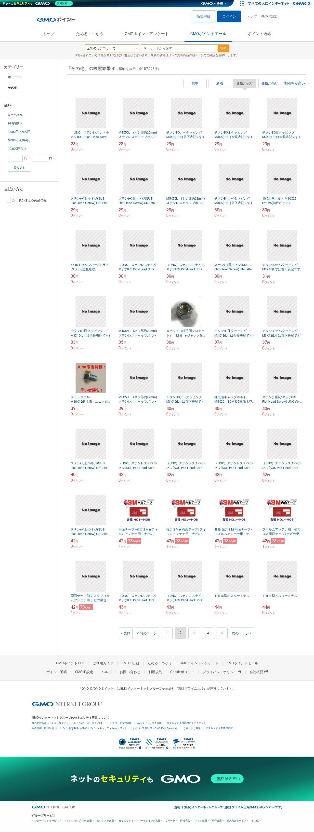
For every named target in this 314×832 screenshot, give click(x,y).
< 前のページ (147, 633)
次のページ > (242, 633)
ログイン (229, 16)
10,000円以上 (17, 148)
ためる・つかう (90, 33)
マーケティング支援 (149, 820)
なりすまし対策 (192, 728)
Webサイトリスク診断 (149, 723)
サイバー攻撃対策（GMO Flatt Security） (155, 728)
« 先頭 (126, 633)
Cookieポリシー (182, 672)
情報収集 (185, 820)
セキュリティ (126, 820)
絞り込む (20, 167)
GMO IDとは (130, 663)
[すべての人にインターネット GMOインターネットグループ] (280, 3)
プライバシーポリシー (220, 672)
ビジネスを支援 (105, 820)
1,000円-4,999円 (19, 132)
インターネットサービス (45, 820)
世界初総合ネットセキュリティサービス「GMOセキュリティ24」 (68, 723)
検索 (223, 48)
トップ (48, 33)
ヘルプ (252, 16)
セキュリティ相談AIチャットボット (186, 722)
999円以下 (15, 123)
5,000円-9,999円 (19, 140)
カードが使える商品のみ (29, 200)
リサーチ (170, 820)
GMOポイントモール (208, 33)
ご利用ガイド (103, 663)
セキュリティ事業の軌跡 (219, 727)
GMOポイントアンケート (147, 33)
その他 (255, 820)
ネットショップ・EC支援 (78, 820)
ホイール (15, 77)
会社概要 (256, 672)
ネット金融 (201, 820)
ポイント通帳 (259, 33)
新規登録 (203, 16)
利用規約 (155, 672)
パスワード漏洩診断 (121, 723)
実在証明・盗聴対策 (43, 728)
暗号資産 (217, 820)
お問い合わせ (130, 672)
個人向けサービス (236, 820)
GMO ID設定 (269, 16)
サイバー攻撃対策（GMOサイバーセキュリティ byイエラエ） (93, 728)
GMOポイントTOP (70, 663)
